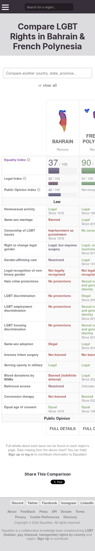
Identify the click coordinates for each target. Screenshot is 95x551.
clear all (50, 85)
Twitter (33, 503)
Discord (17, 503)
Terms (80, 511)
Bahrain (62, 141)
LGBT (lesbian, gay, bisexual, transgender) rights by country (48, 532)
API (54, 511)
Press (43, 511)
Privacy (20, 517)
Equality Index (15, 159)
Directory (70, 517)
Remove (62, 149)
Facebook (49, 503)
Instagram (68, 503)
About (12, 511)
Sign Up (43, 538)
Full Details (63, 428)
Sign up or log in (21, 454)
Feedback (28, 511)
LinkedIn (87, 503)
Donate (66, 511)
